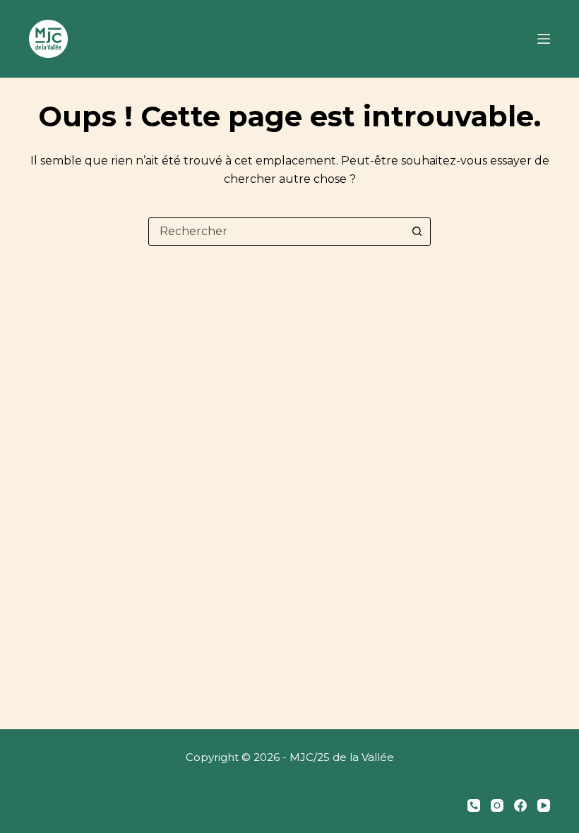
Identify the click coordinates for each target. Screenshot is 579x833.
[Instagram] (497, 805)
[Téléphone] (473, 805)
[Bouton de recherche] (416, 231)
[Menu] (543, 38)
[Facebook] (520, 805)
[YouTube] (543, 805)
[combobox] (276, 231)
